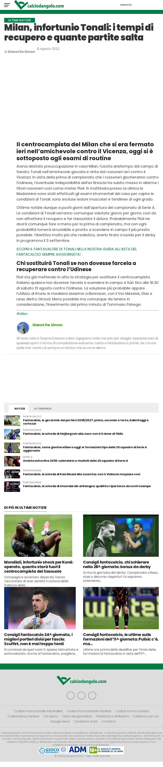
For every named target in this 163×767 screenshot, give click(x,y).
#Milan (21, 313)
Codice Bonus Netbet (24, 716)
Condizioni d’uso (86, 721)
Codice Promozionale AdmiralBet (38, 711)
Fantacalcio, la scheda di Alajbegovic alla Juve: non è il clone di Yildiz (73, 434)
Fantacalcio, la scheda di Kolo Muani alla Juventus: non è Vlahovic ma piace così (81, 474)
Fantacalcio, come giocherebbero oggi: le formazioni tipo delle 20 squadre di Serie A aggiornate (85, 449)
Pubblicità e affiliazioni (112, 716)
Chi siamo (50, 716)
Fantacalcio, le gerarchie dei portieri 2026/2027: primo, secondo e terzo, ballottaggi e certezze (85, 422)
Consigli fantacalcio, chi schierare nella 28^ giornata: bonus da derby (117, 564)
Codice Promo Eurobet (132, 711)
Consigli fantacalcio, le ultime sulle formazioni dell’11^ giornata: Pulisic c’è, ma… (121, 639)
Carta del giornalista (77, 716)
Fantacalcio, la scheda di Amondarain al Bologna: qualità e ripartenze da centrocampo (87, 486)
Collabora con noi (146, 716)
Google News (60, 721)
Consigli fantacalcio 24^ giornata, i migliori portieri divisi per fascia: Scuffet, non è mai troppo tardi (38, 639)
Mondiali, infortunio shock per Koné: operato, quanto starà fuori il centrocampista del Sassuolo (38, 567)
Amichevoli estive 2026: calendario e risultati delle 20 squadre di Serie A (75, 461)
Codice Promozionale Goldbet (89, 711)
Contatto (109, 721)
